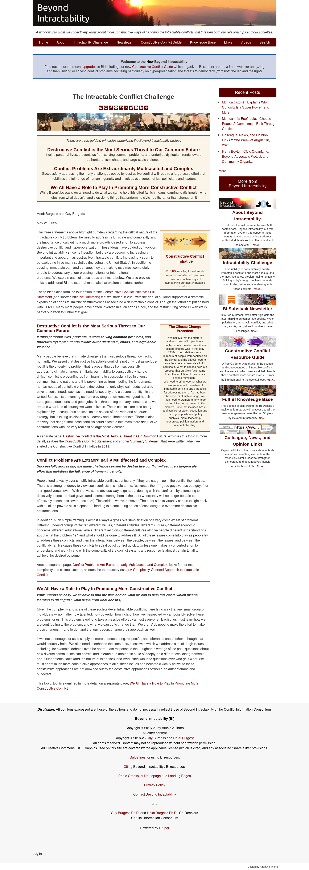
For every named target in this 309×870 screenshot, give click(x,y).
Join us (170, 270)
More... (224, 170)
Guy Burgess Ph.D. (125, 812)
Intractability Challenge (91, 42)
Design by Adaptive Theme (263, 866)
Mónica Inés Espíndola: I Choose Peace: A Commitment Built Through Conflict (249, 123)
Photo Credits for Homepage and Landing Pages (154, 775)
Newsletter (124, 42)
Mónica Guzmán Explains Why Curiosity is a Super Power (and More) (245, 107)
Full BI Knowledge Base (247, 399)
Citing (128, 766)
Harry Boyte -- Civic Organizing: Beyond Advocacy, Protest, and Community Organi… (245, 156)
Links (228, 42)
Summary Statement (145, 441)
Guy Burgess (157, 737)
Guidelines (137, 757)
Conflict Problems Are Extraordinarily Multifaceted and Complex (120, 564)
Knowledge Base (203, 42)
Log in (37, 853)
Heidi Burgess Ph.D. (162, 812)
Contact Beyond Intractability (154, 794)
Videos (245, 42)
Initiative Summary (85, 296)
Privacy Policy (154, 785)
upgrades (89, 66)
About (61, 42)
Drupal (164, 827)
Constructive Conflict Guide (161, 42)
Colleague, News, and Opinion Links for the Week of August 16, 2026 (246, 139)
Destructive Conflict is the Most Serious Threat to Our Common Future (114, 436)
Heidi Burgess (183, 737)
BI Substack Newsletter (247, 308)
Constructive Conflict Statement (88, 441)
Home (43, 42)
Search (264, 42)
